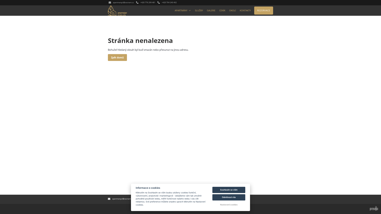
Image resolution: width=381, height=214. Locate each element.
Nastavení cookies (229, 204)
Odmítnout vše (229, 197)
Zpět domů (117, 57)
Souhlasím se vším (229, 190)
